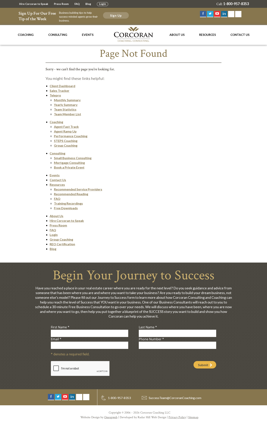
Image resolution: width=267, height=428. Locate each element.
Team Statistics (65, 109)
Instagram (231, 14)
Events (87, 34)
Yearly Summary (66, 105)
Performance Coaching (70, 136)
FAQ (77, 3)
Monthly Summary (67, 100)
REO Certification (62, 244)
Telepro (55, 95)
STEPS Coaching (65, 141)
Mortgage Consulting (69, 162)
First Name (60, 327)
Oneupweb (110, 417)
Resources (207, 34)
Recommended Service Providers (78, 189)
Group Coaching (65, 145)
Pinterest (238, 14)
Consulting (57, 34)
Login (102, 3)
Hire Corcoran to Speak (33, 3)
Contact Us (239, 34)
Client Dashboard (62, 86)
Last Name (148, 327)
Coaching (26, 34)
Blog (88, 3)
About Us (177, 34)
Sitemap (193, 417)
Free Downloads (66, 208)
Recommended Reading (71, 194)
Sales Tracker (59, 90)
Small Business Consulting (72, 158)
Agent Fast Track (66, 126)
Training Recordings (68, 203)
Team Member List (67, 114)
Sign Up (116, 15)
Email (56, 339)
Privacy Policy (177, 417)
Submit (203, 365)
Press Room (61, 3)
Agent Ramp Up (65, 131)
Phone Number (151, 339)
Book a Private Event (69, 167)
